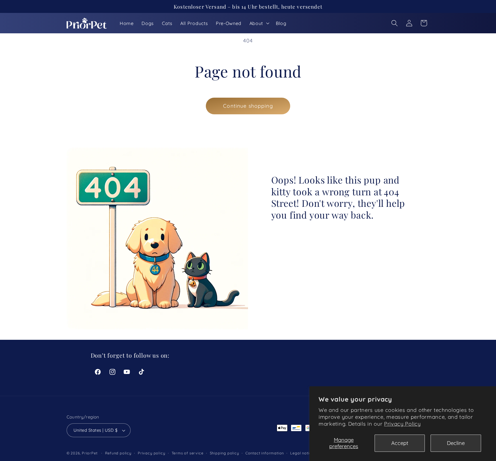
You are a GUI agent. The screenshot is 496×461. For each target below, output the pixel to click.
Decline (456, 443)
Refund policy (118, 453)
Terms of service (188, 453)
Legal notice (302, 453)
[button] (258, 23)
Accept (399, 443)
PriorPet (89, 453)
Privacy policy (151, 453)
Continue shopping (248, 106)
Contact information (264, 453)
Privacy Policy (402, 424)
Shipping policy (224, 453)
